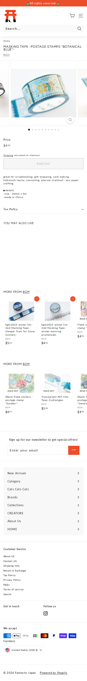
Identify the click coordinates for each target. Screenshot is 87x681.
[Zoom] (70, 119)
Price (7, 139)
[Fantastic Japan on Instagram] (46, 613)
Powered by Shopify (53, 672)
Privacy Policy (12, 580)
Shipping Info (11, 565)
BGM (6, 54)
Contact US (10, 561)
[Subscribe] (74, 450)
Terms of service (13, 589)
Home (6, 41)
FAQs (6, 584)
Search (7, 594)
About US (9, 556)
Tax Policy (10, 209)
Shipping (8, 155)
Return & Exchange (14, 570)
